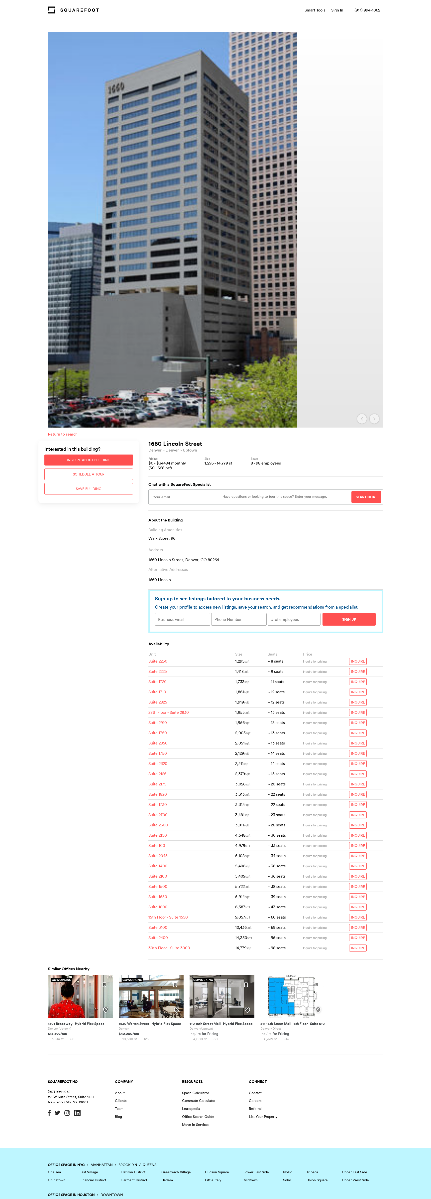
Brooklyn (127, 1165)
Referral (255, 1108)
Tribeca (312, 1172)
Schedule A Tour (89, 474)
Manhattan (102, 1165)
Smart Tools (315, 9)
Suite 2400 (158, 937)
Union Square (317, 1180)
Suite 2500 (158, 824)
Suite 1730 (157, 804)
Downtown (112, 1195)
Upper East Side (354, 1172)
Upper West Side (355, 1180)
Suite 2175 (157, 783)
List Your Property (263, 1116)
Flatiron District (133, 1172)
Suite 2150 (157, 835)
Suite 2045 (158, 855)
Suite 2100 (157, 876)
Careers (255, 1100)
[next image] (374, 419)
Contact (255, 1093)
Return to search (63, 434)
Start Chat (366, 496)
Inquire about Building (88, 460)
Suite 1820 (157, 794)
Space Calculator (195, 1093)
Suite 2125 (157, 773)
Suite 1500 (157, 886)
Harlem (167, 1180)
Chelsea (54, 1172)
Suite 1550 (157, 896)
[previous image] (362, 419)
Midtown (250, 1180)
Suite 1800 (157, 906)
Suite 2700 (158, 814)
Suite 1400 (157, 865)
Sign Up (349, 619)
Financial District (93, 1180)
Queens (149, 1165)
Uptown (190, 450)
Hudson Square (217, 1172)
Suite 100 (156, 845)
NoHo (287, 1172)
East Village (89, 1172)
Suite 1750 (157, 732)
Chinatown (56, 1180)
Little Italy (213, 1180)
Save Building (89, 488)
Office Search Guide (198, 1116)
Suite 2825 (157, 702)
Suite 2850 (158, 742)
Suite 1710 (157, 691)
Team (119, 1108)
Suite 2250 (157, 661)
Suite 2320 (157, 763)
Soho (287, 1180)
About (120, 1093)
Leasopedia (191, 1108)
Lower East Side (256, 1172)
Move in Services (195, 1124)
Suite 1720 (157, 681)
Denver (155, 450)
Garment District (134, 1180)
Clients (120, 1100)
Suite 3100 (157, 927)
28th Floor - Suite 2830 (168, 712)
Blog (118, 1116)
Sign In (337, 9)
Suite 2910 (157, 722)
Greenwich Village (176, 1172)
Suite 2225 (157, 671)
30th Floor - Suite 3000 (169, 947)
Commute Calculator (199, 1100)
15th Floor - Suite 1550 (168, 917)
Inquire (358, 661)
